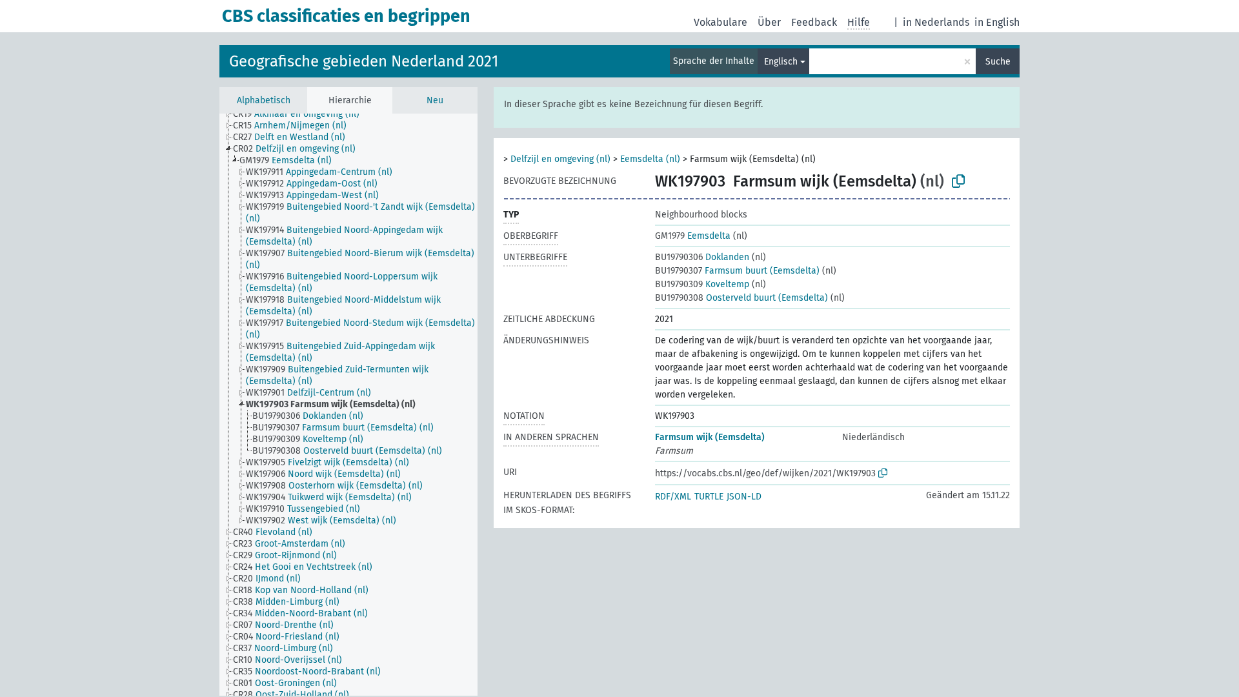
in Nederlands (936, 22)
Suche (998, 61)
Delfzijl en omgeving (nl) (560, 159)
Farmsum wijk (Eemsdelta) (710, 437)
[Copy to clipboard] (958, 181)
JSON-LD (744, 496)
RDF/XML (673, 496)
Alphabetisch (263, 100)
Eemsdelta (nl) (650, 159)
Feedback (814, 22)
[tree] (348, 405)
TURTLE (708, 496)
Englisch (781, 61)
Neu (435, 100)
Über (769, 22)
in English (997, 22)
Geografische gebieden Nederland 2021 (363, 61)
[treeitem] (301, 114)
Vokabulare (720, 22)
